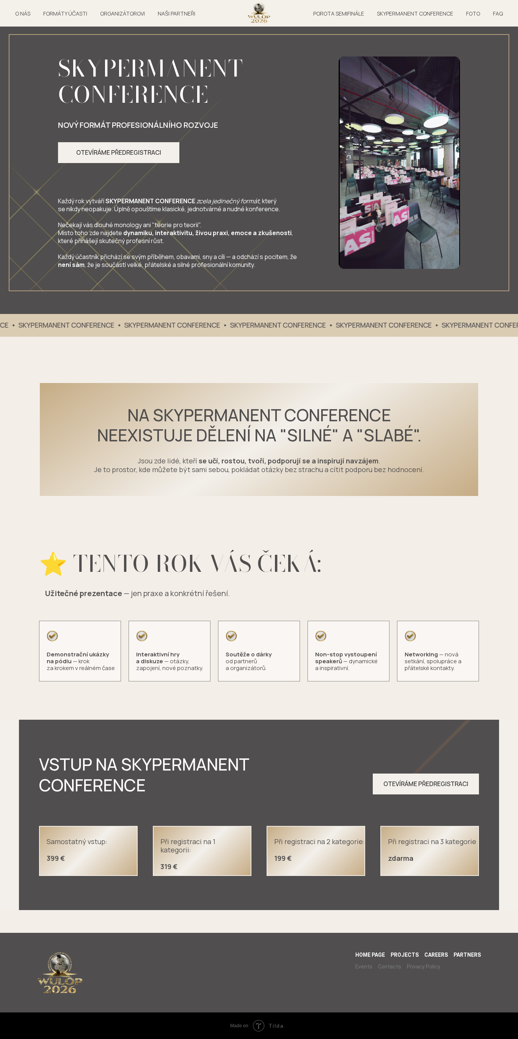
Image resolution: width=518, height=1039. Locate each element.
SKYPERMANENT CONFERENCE (415, 13)
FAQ (498, 13)
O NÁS (22, 13)
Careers (436, 955)
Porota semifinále (338, 13)
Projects (405, 955)
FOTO (473, 13)
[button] (118, 152)
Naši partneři (176, 13)
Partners (467, 955)
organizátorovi (122, 13)
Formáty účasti (65, 13)
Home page (370, 955)
